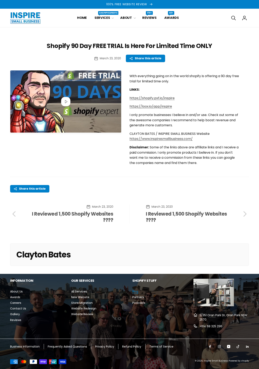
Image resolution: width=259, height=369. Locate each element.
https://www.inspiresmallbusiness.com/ (161, 138)
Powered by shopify (239, 360)
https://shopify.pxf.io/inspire (152, 98)
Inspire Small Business (216, 360)
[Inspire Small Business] (213, 305)
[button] (103, 18)
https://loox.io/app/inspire (151, 106)
